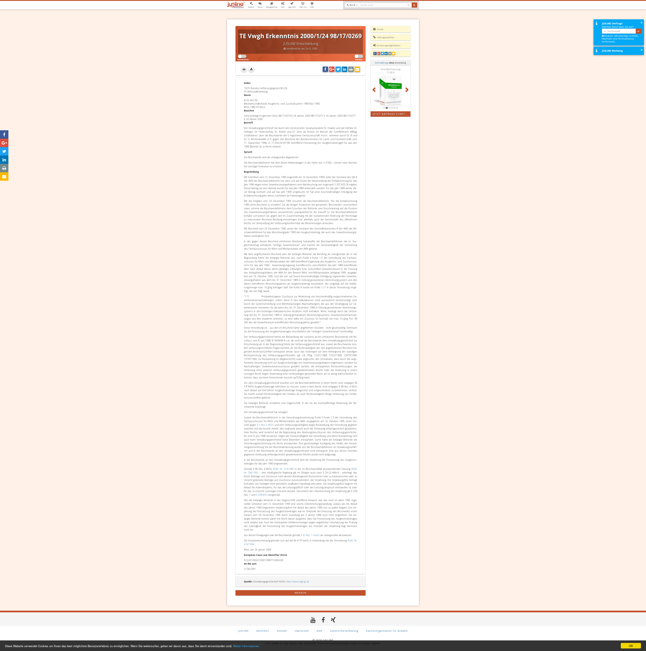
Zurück (379, 29)
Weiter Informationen (246, 646)
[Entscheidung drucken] (243, 69)
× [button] (641, 22)
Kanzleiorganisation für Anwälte (387, 630)
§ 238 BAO (261, 494)
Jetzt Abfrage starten (391, 113)
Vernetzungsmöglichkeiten (388, 45)
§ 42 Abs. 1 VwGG (310, 535)
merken (301, 592)
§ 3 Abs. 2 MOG (265, 424)
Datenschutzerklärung (344, 630)
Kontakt (282, 630)
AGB (319, 630)
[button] (251, 5)
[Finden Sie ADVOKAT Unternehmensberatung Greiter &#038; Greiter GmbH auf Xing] (333, 620)
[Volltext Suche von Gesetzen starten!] (414, 5)
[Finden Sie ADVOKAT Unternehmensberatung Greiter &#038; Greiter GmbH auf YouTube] (313, 620)
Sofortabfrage (381, 62)
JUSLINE (243, 630)
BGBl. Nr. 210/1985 (283, 468)
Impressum (302, 630)
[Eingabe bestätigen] (638, 31)
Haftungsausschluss (385, 37)
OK (631, 646)
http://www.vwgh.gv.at (297, 581)
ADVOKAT (262, 630)
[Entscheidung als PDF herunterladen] (251, 69)
